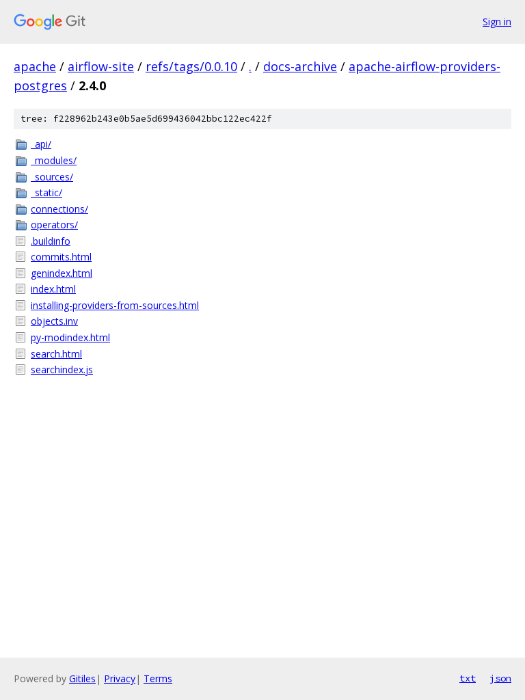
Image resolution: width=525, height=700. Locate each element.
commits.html (61, 256)
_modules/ (54, 160)
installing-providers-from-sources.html (115, 305)
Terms (158, 678)
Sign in (497, 21)
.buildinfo (50, 240)
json (500, 678)
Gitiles (82, 678)
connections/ (59, 208)
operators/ (54, 224)
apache (35, 66)
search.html (56, 353)
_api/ (41, 143)
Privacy (119, 678)
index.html (53, 288)
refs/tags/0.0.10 (191, 66)
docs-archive (300, 66)
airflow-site (101, 66)
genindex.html (61, 273)
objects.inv (54, 320)
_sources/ (52, 176)
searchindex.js (62, 369)
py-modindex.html (70, 337)
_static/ (46, 192)
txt (467, 678)
